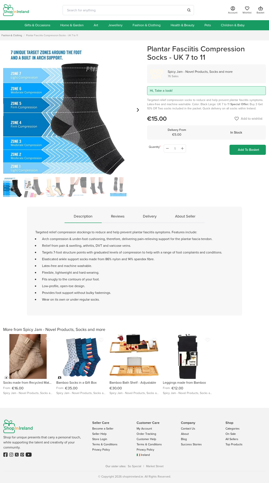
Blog (184, 439)
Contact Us (188, 428)
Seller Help (99, 434)
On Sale (230, 434)
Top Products (234, 444)
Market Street (155, 466)
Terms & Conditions (104, 444)
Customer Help (146, 439)
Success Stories (191, 444)
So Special (134, 466)
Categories (232, 428)
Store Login (99, 439)
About (185, 434)
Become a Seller (102, 428)
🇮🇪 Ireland (143, 455)
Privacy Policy (101, 449)
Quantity (154, 147)
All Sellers (231, 439)
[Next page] (138, 110)
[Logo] (16, 10)
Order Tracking (146, 434)
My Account (144, 428)
